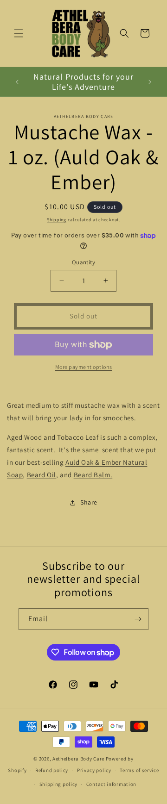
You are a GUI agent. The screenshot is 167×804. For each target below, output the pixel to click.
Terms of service (139, 770)
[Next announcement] (150, 82)
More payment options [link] (83, 366)
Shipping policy (58, 784)
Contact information (111, 784)
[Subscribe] (138, 619)
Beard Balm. (93, 474)
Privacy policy (94, 770)
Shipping (56, 220)
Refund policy (51, 770)
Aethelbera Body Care (78, 758)
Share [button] (88, 502)
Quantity (83, 262)
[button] (18, 33)
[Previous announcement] (17, 82)
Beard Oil (41, 474)
